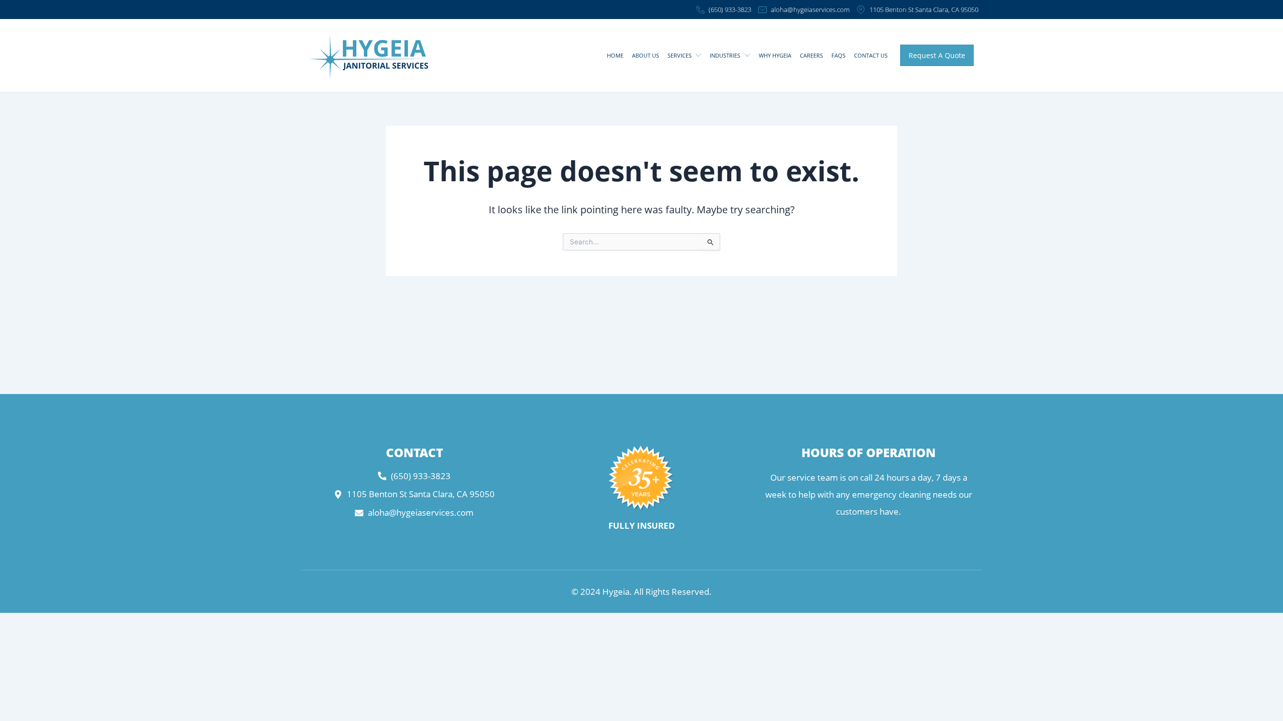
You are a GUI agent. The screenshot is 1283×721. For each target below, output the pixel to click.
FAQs (838, 55)
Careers (811, 55)
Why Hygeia (775, 55)
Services (680, 55)
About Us (645, 55)
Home (615, 55)
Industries (725, 55)
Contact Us (871, 55)
